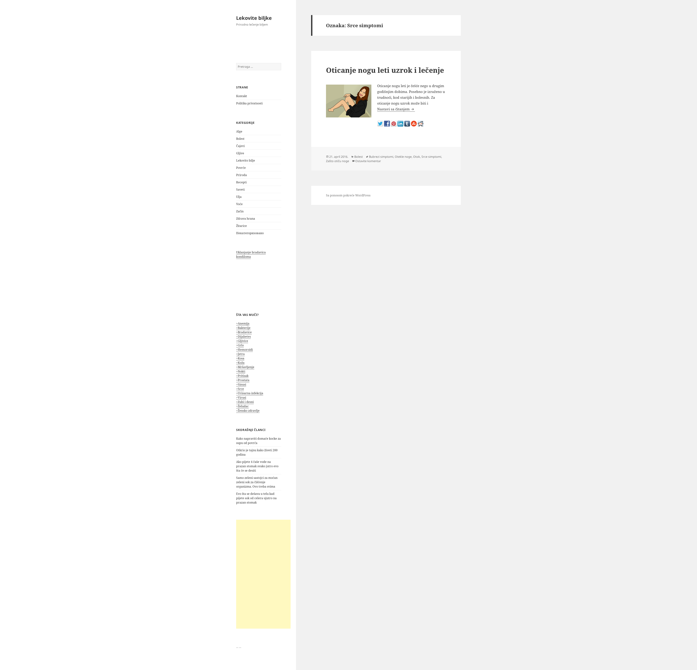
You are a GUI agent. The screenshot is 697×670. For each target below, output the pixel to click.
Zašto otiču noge (337, 161)
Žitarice (241, 226)
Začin (240, 211)
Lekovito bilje (245, 160)
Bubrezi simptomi (381, 157)
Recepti (241, 182)
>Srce (240, 389)
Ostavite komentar (368, 161)
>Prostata (242, 380)
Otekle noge (403, 157)
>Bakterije (243, 328)
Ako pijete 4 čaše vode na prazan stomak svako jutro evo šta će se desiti (257, 466)
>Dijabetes (243, 337)
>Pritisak (242, 376)
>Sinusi (241, 384)
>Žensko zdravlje (248, 411)
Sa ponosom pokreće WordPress (348, 195)
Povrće (241, 168)
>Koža (240, 363)
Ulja (239, 197)
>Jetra (240, 354)
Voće (239, 204)
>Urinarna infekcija (249, 393)
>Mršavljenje (245, 367)
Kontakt (241, 96)
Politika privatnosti (249, 103)
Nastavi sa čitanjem (396, 109)
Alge (239, 131)
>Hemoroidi (244, 350)
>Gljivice (242, 341)
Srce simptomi (431, 157)
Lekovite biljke (254, 18)
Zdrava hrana (245, 219)
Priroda (241, 175)
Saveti (240, 190)
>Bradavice (244, 332)
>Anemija (242, 323)
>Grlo (240, 345)
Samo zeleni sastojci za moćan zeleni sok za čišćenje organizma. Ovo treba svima (257, 482)
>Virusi (241, 398)
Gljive (240, 153)
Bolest (240, 139)
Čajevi (240, 146)
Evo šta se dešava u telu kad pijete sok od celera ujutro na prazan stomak (256, 498)
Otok (416, 157)
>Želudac (242, 406)
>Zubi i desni (245, 402)
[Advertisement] (263, 574)
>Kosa (240, 358)
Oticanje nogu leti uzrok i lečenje (385, 70)
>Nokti (240, 371)
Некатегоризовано (250, 233)
